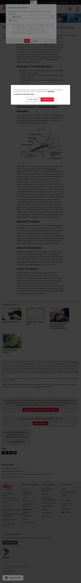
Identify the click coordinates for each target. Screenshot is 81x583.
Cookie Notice (51, 91)
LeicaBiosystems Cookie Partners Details (24, 94)
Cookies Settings (32, 99)
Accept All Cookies (47, 99)
